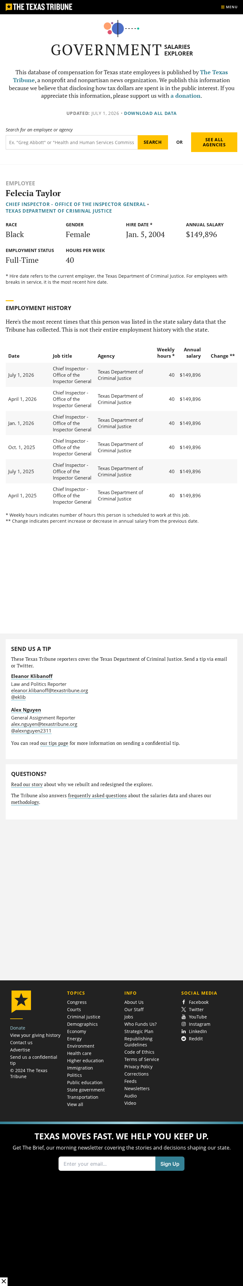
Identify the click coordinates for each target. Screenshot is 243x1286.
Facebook (199, 1002)
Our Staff (134, 1009)
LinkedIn (198, 1031)
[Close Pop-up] (4, 1281)
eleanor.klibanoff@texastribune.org (49, 690)
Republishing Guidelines (138, 1042)
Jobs (128, 1017)
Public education (85, 1082)
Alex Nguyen (26, 709)
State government (86, 1090)
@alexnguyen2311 (31, 730)
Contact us (21, 1042)
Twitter (196, 1009)
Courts (74, 1009)
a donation (186, 95)
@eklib (18, 697)
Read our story (27, 784)
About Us (134, 1002)
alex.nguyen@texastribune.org (44, 724)
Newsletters (137, 1088)
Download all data (150, 113)
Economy (76, 1031)
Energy (74, 1039)
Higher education (85, 1060)
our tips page (54, 743)
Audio (130, 1096)
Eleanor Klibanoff (32, 676)
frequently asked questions (97, 795)
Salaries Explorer (178, 50)
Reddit (196, 1039)
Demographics (82, 1024)
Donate (17, 1028)
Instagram (199, 1024)
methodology (25, 802)
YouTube (198, 1017)
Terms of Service (141, 1059)
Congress (77, 1002)
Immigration (80, 1068)
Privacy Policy (138, 1067)
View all (75, 1104)
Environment (80, 1046)
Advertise (20, 1050)
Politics (74, 1075)
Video (130, 1103)
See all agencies (214, 142)
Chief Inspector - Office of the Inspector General (76, 204)
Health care (79, 1053)
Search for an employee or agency (39, 129)
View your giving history (35, 1035)
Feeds (130, 1081)
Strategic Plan (138, 1031)
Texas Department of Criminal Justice (59, 211)
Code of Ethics (139, 1052)
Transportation (82, 1097)
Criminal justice (83, 1017)
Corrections (136, 1074)
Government (106, 49)
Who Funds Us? (140, 1024)
